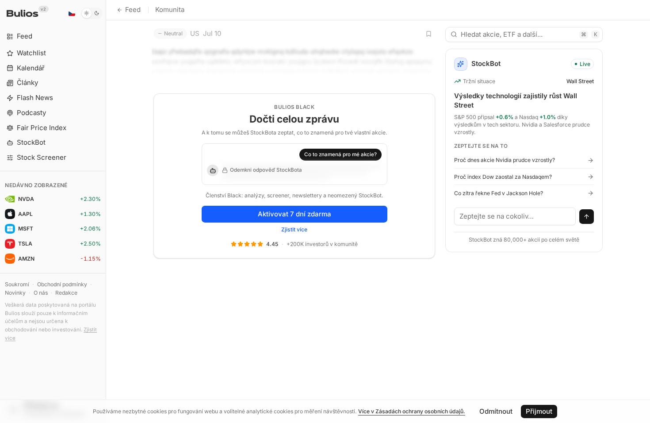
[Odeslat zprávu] (586, 216)
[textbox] (515, 216)
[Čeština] (71, 13)
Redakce (66, 292)
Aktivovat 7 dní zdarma (294, 214)
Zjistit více (294, 229)
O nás (41, 292)
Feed (133, 9)
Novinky (15, 292)
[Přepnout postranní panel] (106, 211)
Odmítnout (495, 411)
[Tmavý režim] (92, 13)
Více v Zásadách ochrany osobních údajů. (411, 411)
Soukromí (17, 284)
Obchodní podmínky (62, 284)
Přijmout (539, 411)
